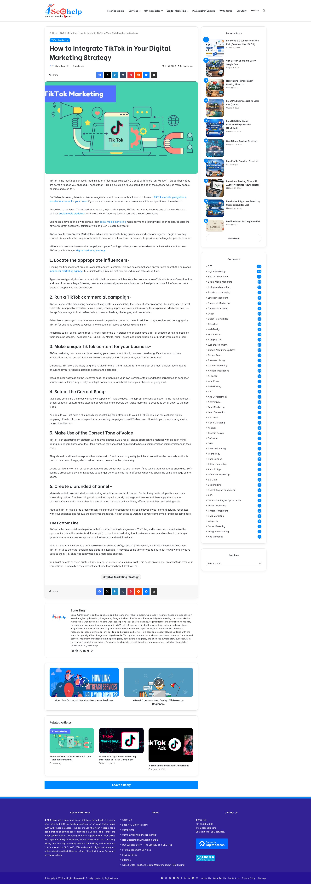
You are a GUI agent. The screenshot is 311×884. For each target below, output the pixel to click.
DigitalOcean (111, 878)
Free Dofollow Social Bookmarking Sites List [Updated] (238, 124)
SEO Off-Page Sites (218, 276)
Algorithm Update (205, 10)
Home (55, 33)
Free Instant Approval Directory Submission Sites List (243, 202)
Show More (234, 238)
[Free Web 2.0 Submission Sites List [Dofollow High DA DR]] (215, 48)
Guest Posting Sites (218, 319)
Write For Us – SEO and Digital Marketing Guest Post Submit (153, 865)
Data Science (215, 459)
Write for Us (225, 10)
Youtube (212, 428)
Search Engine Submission (222, 490)
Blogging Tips (215, 339)
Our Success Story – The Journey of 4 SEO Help (147, 845)
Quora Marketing (216, 526)
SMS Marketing (216, 516)
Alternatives (214, 402)
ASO (210, 495)
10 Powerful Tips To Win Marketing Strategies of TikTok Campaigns (117, 758)
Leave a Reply (121, 785)
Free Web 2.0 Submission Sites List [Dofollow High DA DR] (242, 42)
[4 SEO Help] (63, 10)
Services (133, 10)
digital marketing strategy (90, 250)
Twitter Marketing (217, 505)
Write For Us (219, 878)
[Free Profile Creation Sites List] (215, 168)
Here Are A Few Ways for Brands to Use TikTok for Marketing (70, 758)
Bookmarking (214, 485)
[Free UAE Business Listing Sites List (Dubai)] (215, 108)
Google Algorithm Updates (221, 350)
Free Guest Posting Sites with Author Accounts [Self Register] (243, 182)
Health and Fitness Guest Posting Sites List (239, 82)
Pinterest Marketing (218, 510)
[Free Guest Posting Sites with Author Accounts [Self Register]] (215, 188)
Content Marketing (217, 365)
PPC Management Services (136, 850)
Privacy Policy (129, 855)
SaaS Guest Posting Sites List (241, 141)
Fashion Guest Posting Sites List (243, 221)
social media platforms (72, 213)
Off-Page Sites (152, 10)
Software (213, 438)
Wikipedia (213, 521)
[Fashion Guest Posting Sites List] (215, 226)
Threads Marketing (218, 308)
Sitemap (126, 860)
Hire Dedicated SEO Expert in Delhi (140, 839)
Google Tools (214, 355)
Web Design (214, 329)
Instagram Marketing (219, 287)
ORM (210, 443)
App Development (217, 396)
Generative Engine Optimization (224, 500)
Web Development (217, 344)
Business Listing (216, 360)
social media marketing (113, 221)
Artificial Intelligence (218, 370)
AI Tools (212, 376)
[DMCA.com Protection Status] (205, 860)
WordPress (213, 381)
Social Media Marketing (220, 281)
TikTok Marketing (68, 33)
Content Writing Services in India (139, 834)
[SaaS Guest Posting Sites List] (215, 148)
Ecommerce (214, 334)
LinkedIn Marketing (218, 297)
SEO (210, 266)
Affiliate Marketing (217, 464)
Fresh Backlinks (115, 10)
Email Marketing (216, 407)
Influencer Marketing (219, 474)
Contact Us (128, 829)
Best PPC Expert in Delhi (135, 824)
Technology (214, 453)
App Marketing (215, 536)
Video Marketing (216, 422)
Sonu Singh (60, 66)
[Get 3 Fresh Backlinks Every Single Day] (215, 68)
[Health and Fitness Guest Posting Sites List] (215, 88)
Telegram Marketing (218, 531)
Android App (214, 469)
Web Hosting (214, 386)
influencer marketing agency (66, 271)
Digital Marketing (176, 10)
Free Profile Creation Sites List (242, 161)
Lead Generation (216, 412)
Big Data (212, 479)
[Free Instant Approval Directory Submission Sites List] (215, 208)
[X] (80, 651)
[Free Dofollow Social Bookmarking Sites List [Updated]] (215, 128)
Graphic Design (216, 433)
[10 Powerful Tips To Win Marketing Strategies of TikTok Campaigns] (121, 740)
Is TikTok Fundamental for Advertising (169, 765)
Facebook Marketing (219, 292)
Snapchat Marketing (219, 303)
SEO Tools (213, 417)
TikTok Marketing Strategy (121, 577)
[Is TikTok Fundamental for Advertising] (171, 745)
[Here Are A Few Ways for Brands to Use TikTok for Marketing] (72, 740)
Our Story (242, 10)
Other (211, 313)
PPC (210, 391)
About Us (127, 819)
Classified (213, 324)
